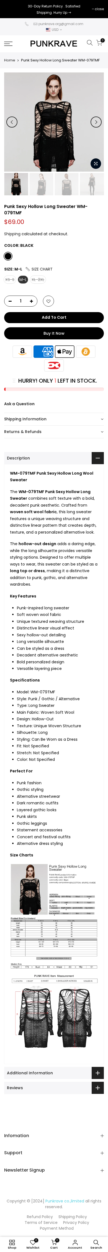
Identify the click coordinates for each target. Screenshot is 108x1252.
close (11, 9)
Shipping (12, 234)
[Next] (96, 122)
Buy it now (54, 333)
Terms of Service (41, 1222)
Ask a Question (19, 404)
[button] (39, 269)
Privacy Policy (76, 1222)
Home (9, 60)
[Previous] (11, 122)
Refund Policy (40, 1216)
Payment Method (57, 1228)
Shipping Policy (72, 1216)
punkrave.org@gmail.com (60, 23)
